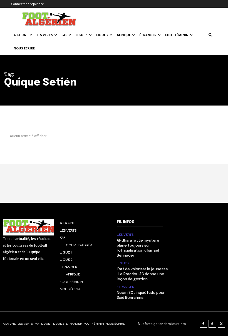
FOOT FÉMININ (177, 35)
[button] (210, 35)
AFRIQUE (124, 35)
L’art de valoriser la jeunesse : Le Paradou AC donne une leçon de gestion (142, 274)
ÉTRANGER (148, 35)
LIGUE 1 (82, 35)
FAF (64, 35)
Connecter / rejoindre (27, 4)
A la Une (21, 35)
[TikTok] (212, 324)
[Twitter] (221, 324)
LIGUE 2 (102, 35)
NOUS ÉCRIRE (24, 48)
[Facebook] (203, 324)
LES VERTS (45, 35)
